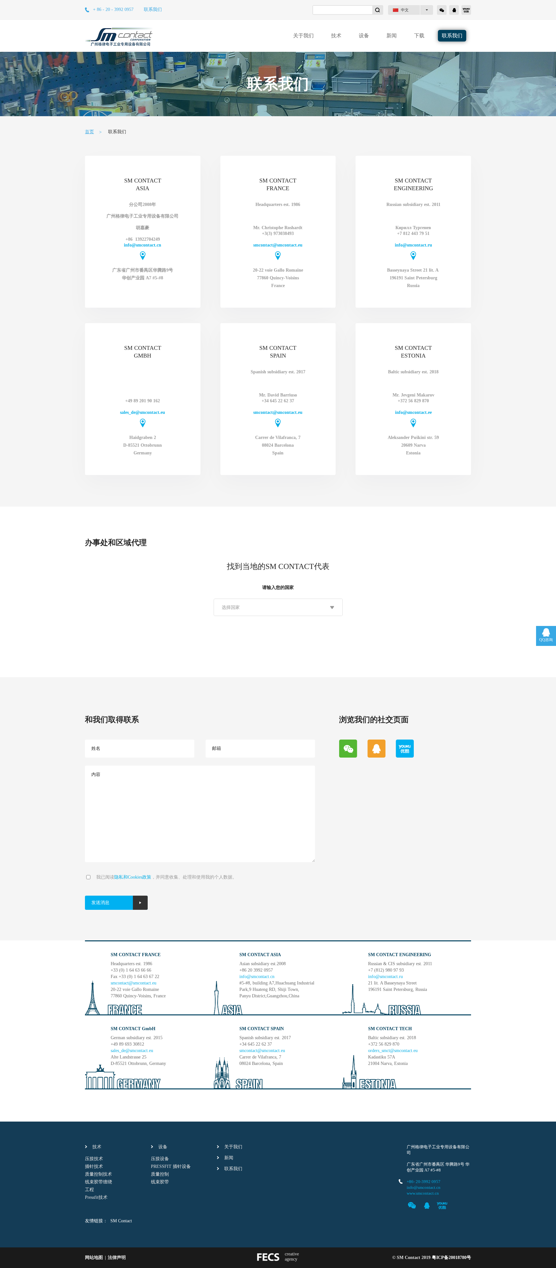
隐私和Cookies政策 (132, 877)
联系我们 (153, 9)
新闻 (391, 35)
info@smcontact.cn (142, 245)
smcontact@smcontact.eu (277, 245)
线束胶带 (160, 1181)
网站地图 (94, 1257)
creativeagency (292, 1257)
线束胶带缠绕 (98, 1181)
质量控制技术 (98, 1174)
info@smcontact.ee (413, 412)
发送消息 (100, 902)
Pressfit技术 (96, 1197)
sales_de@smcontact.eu (142, 412)
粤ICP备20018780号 (451, 1257)
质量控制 (160, 1174)
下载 (419, 35)
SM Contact (121, 1220)
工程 (89, 1189)
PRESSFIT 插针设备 (171, 1166)
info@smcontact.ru (413, 245)
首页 (89, 131)
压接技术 (94, 1158)
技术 (336, 35)
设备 (364, 35)
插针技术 (94, 1166)
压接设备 (160, 1158)
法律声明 (117, 1257)
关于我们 (303, 35)
